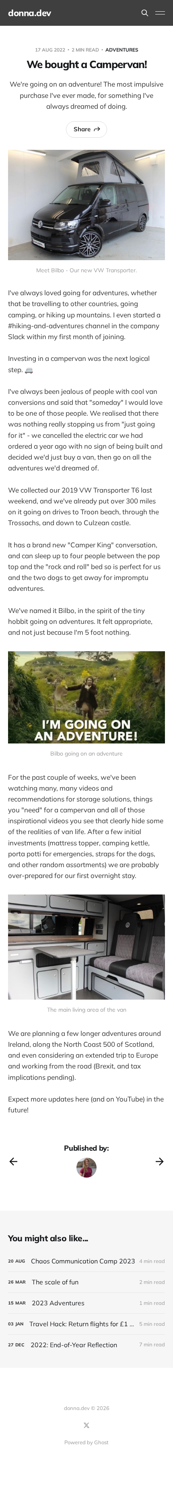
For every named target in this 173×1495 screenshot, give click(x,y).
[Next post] (159, 1161)
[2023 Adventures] (86, 1303)
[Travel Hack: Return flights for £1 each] (86, 1324)
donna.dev (29, 12)
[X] (86, 1425)
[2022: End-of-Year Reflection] (86, 1345)
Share (82, 129)
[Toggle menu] (160, 13)
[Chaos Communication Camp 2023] (86, 1261)
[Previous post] (13, 1161)
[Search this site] (145, 13)
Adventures (121, 50)
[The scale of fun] (86, 1282)
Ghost (101, 1442)
